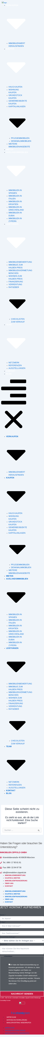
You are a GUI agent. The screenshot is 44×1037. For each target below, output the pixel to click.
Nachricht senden (22, 994)
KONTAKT (10, 371)
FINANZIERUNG (16, 282)
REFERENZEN (15, 365)
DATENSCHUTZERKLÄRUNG (17, 1020)
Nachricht (3, 944)
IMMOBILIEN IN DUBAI (15, 214)
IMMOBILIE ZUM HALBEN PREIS (16, 266)
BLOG (8, 374)
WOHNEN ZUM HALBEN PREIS (16, 277)
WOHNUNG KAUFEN (14, 91)
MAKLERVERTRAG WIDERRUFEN (19, 1023)
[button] (13, 405)
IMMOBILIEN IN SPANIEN (15, 191)
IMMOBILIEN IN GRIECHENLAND (16, 208)
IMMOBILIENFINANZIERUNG (16, 881)
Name (3, 915)
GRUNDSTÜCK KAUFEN (15, 96)
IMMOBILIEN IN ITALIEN (15, 197)
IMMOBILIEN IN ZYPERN (15, 219)
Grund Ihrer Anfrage (8, 937)
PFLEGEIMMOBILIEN (20, 138)
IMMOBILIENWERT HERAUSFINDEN (17, 44)
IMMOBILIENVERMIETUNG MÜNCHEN (20, 271)
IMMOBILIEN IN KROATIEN (15, 203)
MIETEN (9, 149)
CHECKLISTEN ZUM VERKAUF (18, 320)
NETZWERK (14, 363)
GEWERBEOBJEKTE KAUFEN (18, 102)
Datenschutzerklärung (28, 965)
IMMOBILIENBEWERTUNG (20, 262)
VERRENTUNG (15, 284)
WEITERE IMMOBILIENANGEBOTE (19, 145)
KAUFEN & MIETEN (12, 878)
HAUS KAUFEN (15, 87)
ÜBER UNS (9, 883)
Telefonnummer (6, 929)
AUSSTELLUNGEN (17, 368)
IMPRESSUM (11, 1017)
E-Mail (3, 922)
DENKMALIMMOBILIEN (21, 141)
